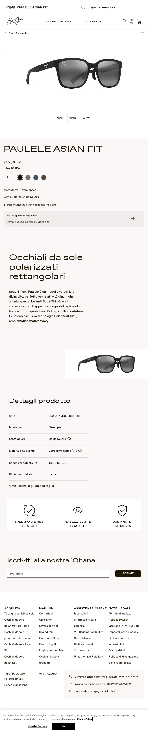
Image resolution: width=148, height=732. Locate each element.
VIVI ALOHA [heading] (48, 673)
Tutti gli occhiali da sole (19, 614)
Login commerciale (51, 650)
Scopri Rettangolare (19, 33)
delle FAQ (109, 691)
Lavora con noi (48, 626)
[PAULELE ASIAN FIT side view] (86, 118)
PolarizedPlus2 (13, 679)
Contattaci (46, 614)
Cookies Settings (37, 726)
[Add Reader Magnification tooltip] (69, 439)
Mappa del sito (118, 650)
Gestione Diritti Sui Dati (124, 626)
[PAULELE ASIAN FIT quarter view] (59, 118)
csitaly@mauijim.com (118, 684)
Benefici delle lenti (16, 685)
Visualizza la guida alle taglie (33, 486)
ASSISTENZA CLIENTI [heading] (91, 608)
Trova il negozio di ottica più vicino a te (27, 222)
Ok (63, 726)
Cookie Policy (84, 719)
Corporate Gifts (49, 638)
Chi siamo (45, 620)
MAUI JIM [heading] (46, 608)
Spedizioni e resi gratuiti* (103, 7)
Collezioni (93, 21)
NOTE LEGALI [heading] (119, 608)
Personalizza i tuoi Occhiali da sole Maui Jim (31, 204)
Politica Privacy (119, 620)
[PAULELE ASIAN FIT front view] (72, 118)
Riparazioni (81, 614)
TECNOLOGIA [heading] (14, 673)
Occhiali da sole (59, 21)
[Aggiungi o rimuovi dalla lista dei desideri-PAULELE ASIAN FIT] (141, 34)
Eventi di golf (47, 644)
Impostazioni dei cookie (124, 632)
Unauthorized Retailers (88, 657)
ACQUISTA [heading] (12, 608)
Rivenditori (46, 632)
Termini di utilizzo (120, 614)
